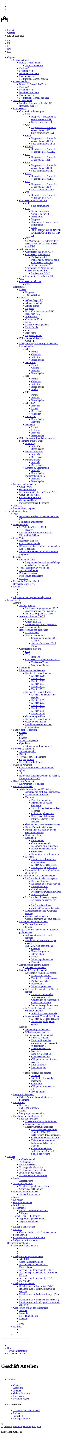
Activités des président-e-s (25, 1245)
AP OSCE (30, 424)
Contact (11, 33)
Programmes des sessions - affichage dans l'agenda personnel (42, 563)
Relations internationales (18, 1243)
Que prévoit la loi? (40, 665)
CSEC (28, 173)
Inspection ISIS (32, 314)
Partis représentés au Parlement (34, 503)
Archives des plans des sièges (39, 613)
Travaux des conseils (35, 924)
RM (9, 48)
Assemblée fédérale (22, 100)
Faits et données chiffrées (25, 729)
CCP (27, 651)
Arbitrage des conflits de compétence (42, 792)
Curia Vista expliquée (29, 543)
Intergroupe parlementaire (31, 1113)
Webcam (23, 1213)
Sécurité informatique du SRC (39, 311)
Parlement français (34, 451)
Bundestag (30, 443)
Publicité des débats (40, 981)
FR (8, 43)
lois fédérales (37, 840)
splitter (22, 770)
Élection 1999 (38, 675)
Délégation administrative (31, 338)
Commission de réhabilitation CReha (42, 659)
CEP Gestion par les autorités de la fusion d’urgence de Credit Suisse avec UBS (41, 244)
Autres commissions (28, 249)
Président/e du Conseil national (46, 892)
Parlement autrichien (35, 476)
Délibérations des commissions (45, 1135)
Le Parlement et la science (31, 783)
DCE (27, 376)
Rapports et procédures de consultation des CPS (43, 185)
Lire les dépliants (27, 549)
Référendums (37, 983)
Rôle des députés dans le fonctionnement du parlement (39, 1033)
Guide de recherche (22, 1202)
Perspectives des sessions (31, 576)
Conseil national (21, 60)
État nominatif (32, 632)
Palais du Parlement (22, 765)
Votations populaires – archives (34, 1186)
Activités (35, 357)
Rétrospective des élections (32, 670)
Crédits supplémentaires (42, 813)
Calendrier (36, 354)
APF (27, 349)
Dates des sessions (28, 573)
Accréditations (26, 1181)
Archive (17, 603)
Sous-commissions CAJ (42, 133)
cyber (28, 330)
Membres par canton (29, 73)
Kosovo (23, 1318)
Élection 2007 (38, 681)
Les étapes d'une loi (34, 1124)
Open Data (24, 743)
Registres (17, 1326)
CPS (27, 181)
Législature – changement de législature (32, 597)
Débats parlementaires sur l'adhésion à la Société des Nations (43, 1143)
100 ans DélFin (32, 295)
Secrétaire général (27, 751)
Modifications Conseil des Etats (34, 97)
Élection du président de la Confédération (43, 860)
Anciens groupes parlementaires (40, 611)
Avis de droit (31, 316)
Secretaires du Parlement (31, 762)
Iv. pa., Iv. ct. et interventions (39, 946)
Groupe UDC (25, 486)
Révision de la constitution (43, 848)
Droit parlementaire (28, 1118)
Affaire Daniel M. (33, 303)
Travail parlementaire (17, 511)
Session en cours (27, 559)
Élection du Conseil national (38, 673)
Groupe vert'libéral (28, 500)
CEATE (29, 146)
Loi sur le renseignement (37, 324)
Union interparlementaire (31, 1262)
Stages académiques (28, 1221)
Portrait (34, 351)
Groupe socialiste (27, 489)
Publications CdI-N (40, 273)
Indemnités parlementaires (37, 1029)
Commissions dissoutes (30, 648)
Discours (17, 1229)
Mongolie (23, 1313)
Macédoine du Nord (28, 1316)
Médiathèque (19, 1208)
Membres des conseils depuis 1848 (35, 103)
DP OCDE (30, 416)
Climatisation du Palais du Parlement (36, 767)
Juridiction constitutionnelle (44, 1013)
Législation (30, 838)
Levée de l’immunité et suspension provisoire (42, 995)
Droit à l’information (41, 1054)
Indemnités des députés (24, 508)
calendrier (36, 413)
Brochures (24, 1105)
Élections (17, 586)
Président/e (24, 68)
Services (11, 1156)
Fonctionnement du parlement (33, 921)
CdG (27, 208)
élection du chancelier (35, 721)
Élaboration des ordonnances (45, 854)
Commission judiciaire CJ (37, 254)
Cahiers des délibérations (31, 1189)
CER (27, 162)
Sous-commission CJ (41, 265)
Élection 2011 (37, 684)
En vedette (18, 1199)
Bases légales (37, 359)
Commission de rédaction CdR (39, 276)
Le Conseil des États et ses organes (41, 897)
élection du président (35, 716)
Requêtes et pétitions (41, 975)
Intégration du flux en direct (38, 746)
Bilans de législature (28, 740)
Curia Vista (18, 538)
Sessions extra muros (35, 635)
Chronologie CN (33, 619)
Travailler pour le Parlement (32, 756)
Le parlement (13, 600)
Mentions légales (21, 1398)
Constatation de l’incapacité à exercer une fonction (45, 1001)
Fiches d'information (29, 1108)
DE (9, 40)
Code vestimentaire (40, 1056)
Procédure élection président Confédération (38, 725)
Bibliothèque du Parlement (26, 1191)
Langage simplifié (15, 35)
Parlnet (10, 30)
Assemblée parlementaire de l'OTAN (36, 1278)
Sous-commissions (34, 65)
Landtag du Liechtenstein (37, 467)
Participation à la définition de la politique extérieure (40, 831)
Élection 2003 (38, 678)
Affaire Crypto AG (34, 300)
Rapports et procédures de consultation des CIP (43, 196)
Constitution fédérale (41, 843)
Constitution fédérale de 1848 (45, 1137)
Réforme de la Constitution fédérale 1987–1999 (44, 1130)
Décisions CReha (39, 662)
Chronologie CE (33, 621)
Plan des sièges (26, 76)
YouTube (27, 1426)
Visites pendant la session (31, 1167)
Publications (19, 1102)
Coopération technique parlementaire (30, 1307)
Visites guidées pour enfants (32, 1170)
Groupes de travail (40, 214)
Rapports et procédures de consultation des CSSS (43, 139)
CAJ (27, 124)
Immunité (35, 1075)
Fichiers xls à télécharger (31, 522)
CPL (27, 284)
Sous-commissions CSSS (43, 143)
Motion (34, 956)
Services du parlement (35, 967)
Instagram (36, 1426)
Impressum (18, 1396)
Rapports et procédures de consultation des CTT (43, 158)
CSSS (28, 135)
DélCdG (23, 297)
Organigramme (26, 759)
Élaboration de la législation (44, 846)
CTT (27, 154)
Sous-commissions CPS (42, 189)
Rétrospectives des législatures (33, 630)
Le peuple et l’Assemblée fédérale (41, 973)
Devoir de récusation (41, 1048)
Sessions (17, 557)
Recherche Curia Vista (24, 584)
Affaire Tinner (32, 305)
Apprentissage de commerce (32, 1218)
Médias (16, 1178)
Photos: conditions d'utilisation (33, 1210)
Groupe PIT (31, 341)
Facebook (17, 1426)
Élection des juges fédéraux (44, 867)
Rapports (35, 219)
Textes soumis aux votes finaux (34, 567)
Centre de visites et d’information (29, 1237)
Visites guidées (26, 1162)
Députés (23, 1027)
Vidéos (34, 389)
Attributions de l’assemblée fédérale (36, 789)
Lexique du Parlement (23, 1094)
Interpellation (37, 954)
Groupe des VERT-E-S (30, 497)
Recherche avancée (28, 106)
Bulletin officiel (20, 524)
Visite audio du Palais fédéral (33, 1175)
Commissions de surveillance (33, 200)
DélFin (22, 289)
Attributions (37, 216)
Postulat (35, 962)
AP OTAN (30, 403)
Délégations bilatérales (24, 1283)
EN (9, 51)
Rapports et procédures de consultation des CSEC (43, 177)
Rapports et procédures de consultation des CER (43, 166)
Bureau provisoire (39, 894)
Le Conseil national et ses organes (41, 878)
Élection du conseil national (44, 978)
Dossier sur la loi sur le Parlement (41, 1121)
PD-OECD (24, 1280)
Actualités (18, 1388)
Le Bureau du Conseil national (45, 883)
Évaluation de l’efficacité (37, 794)
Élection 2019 (38, 689)
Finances (29, 797)
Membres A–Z (26, 70)
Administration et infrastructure (34, 964)
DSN (27, 654)
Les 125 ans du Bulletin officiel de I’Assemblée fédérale (35, 534)
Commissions (19, 108)
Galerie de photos (21, 1393)
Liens (34, 227)
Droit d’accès (31, 327)
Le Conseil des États (41, 905)
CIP (27, 192)
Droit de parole (38, 1064)
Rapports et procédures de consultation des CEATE (43, 150)
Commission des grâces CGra (39, 251)
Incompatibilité (38, 1091)
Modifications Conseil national (33, 79)
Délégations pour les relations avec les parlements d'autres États (37, 439)
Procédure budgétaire (41, 800)
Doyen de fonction (40, 881)
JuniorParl (18, 1416)
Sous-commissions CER (42, 170)
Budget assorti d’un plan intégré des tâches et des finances (42, 819)
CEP (27, 238)
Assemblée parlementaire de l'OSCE (36, 1270)
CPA (21, 278)
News (16, 1197)
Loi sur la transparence (24, 1226)
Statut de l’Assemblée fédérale (33, 970)
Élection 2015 (38, 686)
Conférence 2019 (33, 319)
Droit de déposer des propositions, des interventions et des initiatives (45, 1043)
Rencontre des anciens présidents (41, 624)
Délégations (19, 287)
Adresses (17, 505)
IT (8, 46)
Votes (16, 513)
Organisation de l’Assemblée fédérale (37, 875)
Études (22, 1110)
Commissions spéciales (30, 281)
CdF (27, 203)
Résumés (23, 578)
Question (35, 948)
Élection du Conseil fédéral (38, 719)
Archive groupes (27, 605)
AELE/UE (30, 362)
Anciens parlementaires (30, 627)
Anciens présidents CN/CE (32, 616)
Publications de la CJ (41, 257)
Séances (23, 738)
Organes (11, 57)
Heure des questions (40, 951)
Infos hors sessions (28, 1164)
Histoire (29, 530)
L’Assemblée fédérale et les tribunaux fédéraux (38, 1009)
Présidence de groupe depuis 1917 (41, 608)
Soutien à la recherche (29, 1194)
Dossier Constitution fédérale (39, 1127)
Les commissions (39, 886)
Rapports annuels (33, 335)
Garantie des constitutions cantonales (42, 824)
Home (10, 1348)
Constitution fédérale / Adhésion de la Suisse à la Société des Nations (43, 1151)
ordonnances (37, 851)
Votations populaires (23, 1183)
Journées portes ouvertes (30, 1172)
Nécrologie (24, 667)
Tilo (21, 773)
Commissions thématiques (31, 111)
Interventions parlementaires (44, 1005)
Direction (23, 754)
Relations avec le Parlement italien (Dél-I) (39, 1299)
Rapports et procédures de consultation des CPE (43, 118)
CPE (27, 114)
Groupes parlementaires (24, 484)
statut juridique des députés (38, 1072)
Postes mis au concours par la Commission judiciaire (45, 261)
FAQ (21, 1324)
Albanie (23, 1310)
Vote (33, 1070)
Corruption (36, 1083)
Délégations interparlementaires (28, 1256)
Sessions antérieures (28, 570)
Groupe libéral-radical (29, 495)
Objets (22, 735)
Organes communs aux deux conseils (42, 919)
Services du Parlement (23, 748)
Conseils (23, 732)
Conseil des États (21, 81)
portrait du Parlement (23, 786)
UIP (27, 392)
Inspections (30, 332)
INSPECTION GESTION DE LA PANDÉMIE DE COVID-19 (46, 233)
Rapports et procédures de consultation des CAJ (43, 128)
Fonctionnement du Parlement (27, 1116)
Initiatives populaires (41, 986)
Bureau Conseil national (30, 62)
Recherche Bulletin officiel (26, 581)
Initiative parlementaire (42, 959)
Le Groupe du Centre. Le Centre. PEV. (37, 492)
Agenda (17, 1390)
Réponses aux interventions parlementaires (39, 546)
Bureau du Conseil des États (32, 84)
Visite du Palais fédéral (24, 1159)
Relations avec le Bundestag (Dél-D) (36, 1286)
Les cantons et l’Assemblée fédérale (42, 1016)
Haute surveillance (34, 835)
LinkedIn (8, 1426)
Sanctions (35, 1051)
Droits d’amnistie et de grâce (38, 827)
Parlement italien (33, 459)
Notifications (19, 1205)
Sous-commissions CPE (42, 122)
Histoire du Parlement (23, 781)
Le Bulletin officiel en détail (32, 527)
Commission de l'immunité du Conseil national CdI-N (39, 269)
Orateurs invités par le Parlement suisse (37, 1232)
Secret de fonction (39, 1037)
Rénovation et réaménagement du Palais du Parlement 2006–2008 (39, 777)
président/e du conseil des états (45, 908)
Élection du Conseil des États (39, 692)
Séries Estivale (20, 1235)
